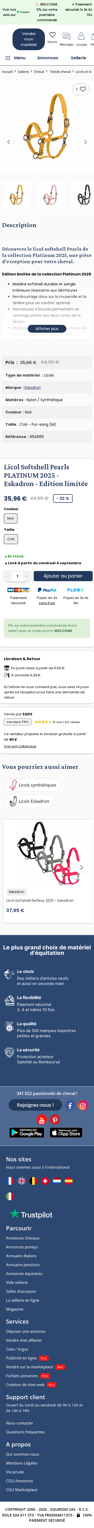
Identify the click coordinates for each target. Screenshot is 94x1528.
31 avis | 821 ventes (66, 722)
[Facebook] (70, 1106)
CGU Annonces (19, 1480)
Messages (67, 45)
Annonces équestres (24, 1273)
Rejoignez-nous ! (35, 1105)
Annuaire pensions (23, 1264)
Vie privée (15, 1471)
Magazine (14, 1309)
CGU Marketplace (21, 1489)
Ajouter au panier (63, 576)
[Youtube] (42, 1120)
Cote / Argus (17, 1349)
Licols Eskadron (34, 801)
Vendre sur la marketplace (29, 1366)
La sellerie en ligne (22, 1300)
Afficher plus (47, 328)
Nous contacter (19, 1423)
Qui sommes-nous (22, 1454)
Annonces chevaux (23, 1238)
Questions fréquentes (25, 1431)
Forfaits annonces (22, 1375)
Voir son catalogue (20, 746)
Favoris (52, 42)
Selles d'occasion (21, 1291)
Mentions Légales (21, 1463)
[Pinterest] (55, 1120)
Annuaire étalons (21, 1255)
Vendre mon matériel (29, 39)
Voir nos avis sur (9, 12)
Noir (10, 518)
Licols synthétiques (37, 785)
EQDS (27, 714)
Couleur (11, 508)
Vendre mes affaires (24, 1340)
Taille (9, 529)
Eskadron (33, 387)
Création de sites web (25, 1384)
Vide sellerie (17, 1282)
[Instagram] (83, 1106)
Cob (11, 539)
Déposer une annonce (25, 1331)
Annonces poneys (22, 1246)
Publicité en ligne (21, 1357)
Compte (81, 45)
